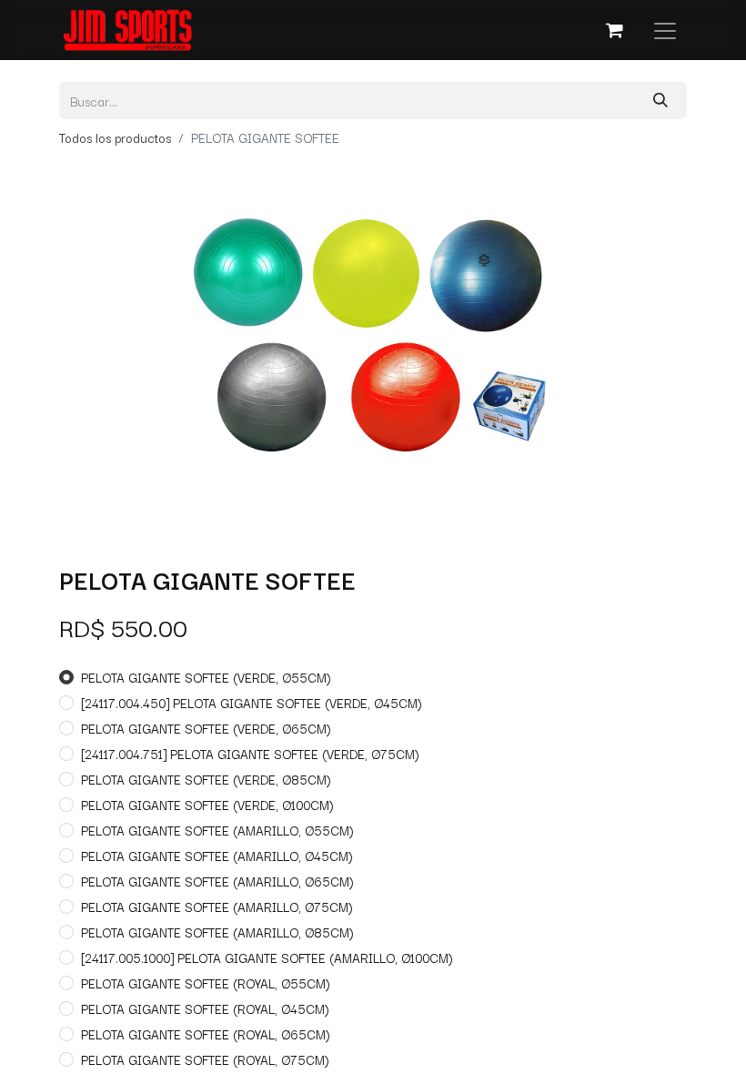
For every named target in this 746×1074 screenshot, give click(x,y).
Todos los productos (115, 137)
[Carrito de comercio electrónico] (614, 30)
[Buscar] (660, 100)
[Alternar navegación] (665, 30)
